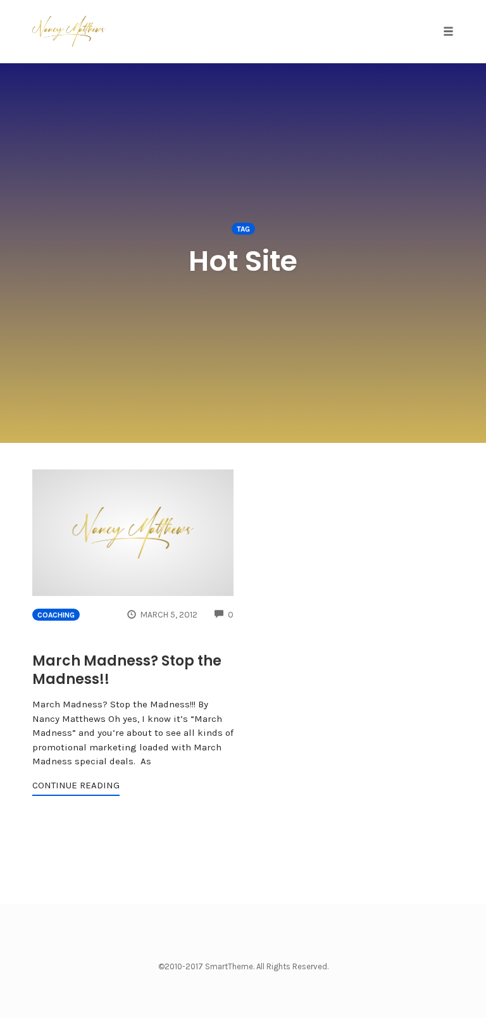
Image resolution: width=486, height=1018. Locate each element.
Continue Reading (76, 785)
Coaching (56, 615)
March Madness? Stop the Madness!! (126, 670)
